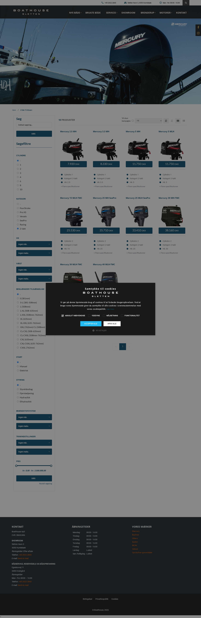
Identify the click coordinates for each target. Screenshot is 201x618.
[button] (100, 330)
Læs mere (110, 309)
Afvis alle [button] (112, 323)
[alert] (100, 309)
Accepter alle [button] (90, 323)
